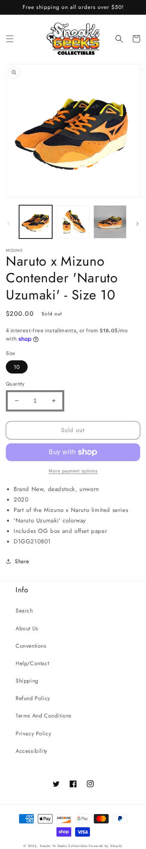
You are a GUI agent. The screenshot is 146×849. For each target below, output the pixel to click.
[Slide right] (137, 223)
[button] (9, 38)
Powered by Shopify (106, 846)
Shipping (27, 681)
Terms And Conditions (44, 715)
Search (24, 610)
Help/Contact (32, 663)
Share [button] (22, 561)
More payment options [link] (73, 470)
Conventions (31, 646)
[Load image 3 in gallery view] (110, 221)
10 (17, 367)
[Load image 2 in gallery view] (72, 221)
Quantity (15, 383)
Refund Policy (33, 698)
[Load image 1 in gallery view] (35, 221)
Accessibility (31, 751)
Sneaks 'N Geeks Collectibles (64, 846)
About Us (27, 628)
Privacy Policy (33, 733)
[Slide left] (8, 223)
